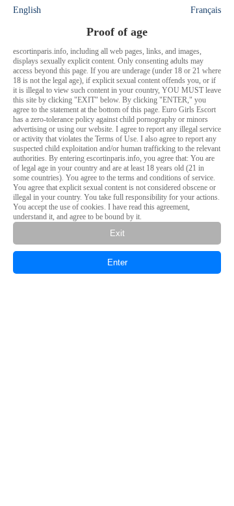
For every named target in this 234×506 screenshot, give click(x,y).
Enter (117, 262)
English (27, 10)
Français (205, 10)
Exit (117, 233)
